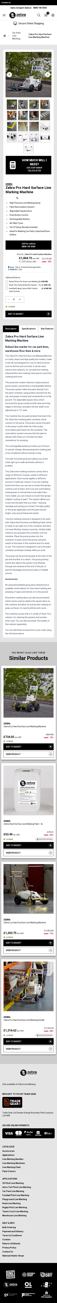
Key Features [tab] (47, 329)
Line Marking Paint (11, 1167)
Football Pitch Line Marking (15, 1195)
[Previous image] (9, 74)
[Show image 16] (45, 137)
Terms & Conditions (12, 1235)
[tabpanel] (28, 485)
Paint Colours (9, 1171)
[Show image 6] (23, 115)
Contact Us (6, 3)
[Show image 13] (12, 137)
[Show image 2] (23, 104)
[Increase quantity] (20, 299)
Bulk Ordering (9, 1227)
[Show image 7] (34, 115)
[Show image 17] (28, 148)
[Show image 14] (23, 137)
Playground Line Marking (14, 1199)
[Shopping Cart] (46, 15)
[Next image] (47, 74)
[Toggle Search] (39, 15)
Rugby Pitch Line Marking (14, 1207)
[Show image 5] (12, 115)
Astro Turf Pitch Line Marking (16, 1187)
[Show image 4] (45, 104)
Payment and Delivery (12, 1231)
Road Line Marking (11, 1203)
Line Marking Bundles (12, 1159)
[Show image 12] (45, 126)
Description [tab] (11, 329)
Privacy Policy (9, 1247)
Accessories (8, 1151)
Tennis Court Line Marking (15, 1211)
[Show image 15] (34, 137)
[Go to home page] (4, 35)
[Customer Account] (53, 15)
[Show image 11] (34, 126)
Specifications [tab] (29, 329)
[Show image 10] (23, 126)
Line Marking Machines (13, 1163)
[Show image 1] (12, 104)
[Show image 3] (34, 104)
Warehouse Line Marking (14, 1215)
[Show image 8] (45, 115)
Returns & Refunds (11, 1243)
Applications (8, 1155)
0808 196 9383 (40, 8)
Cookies (6, 1239)
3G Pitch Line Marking (13, 1183)
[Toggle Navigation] (4, 15)
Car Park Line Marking (16, 36)
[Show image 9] (12, 126)
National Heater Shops (13, 1256)
